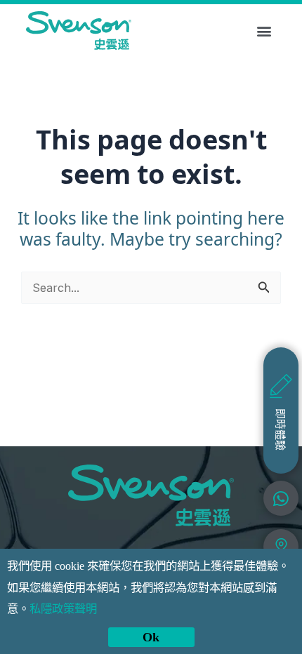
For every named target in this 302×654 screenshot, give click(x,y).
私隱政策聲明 (63, 608)
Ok (151, 637)
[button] (264, 30)
